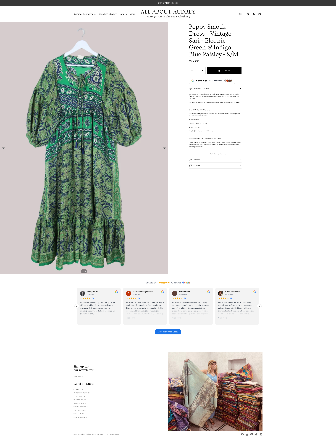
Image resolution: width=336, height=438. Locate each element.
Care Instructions (82, 393)
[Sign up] (99, 376)
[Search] (248, 14)
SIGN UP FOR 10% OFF (168, 3)
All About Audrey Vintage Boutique (91, 434)
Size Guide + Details (201, 89)
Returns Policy (80, 396)
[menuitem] (132, 14)
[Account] (254, 14)
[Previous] (76, 306)
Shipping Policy (80, 400)
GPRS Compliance (81, 414)
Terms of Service (81, 407)
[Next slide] (165, 148)
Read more (130, 318)
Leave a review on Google (168, 332)
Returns (196, 165)
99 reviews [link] (218, 81)
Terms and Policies (112, 434)
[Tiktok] (256, 434)
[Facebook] (242, 434)
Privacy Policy (80, 403)
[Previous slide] (3, 148)
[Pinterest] (260, 434)
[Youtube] (251, 434)
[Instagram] (247, 434)
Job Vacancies (79, 410)
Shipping (196, 159)
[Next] (259, 306)
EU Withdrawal (80, 417)
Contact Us (78, 389)
